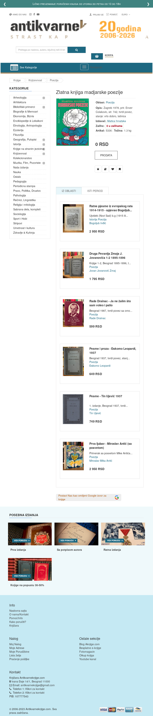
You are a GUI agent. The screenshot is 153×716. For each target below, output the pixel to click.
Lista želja (15, 655)
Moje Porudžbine (19, 651)
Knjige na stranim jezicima (28, 149)
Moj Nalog (15, 644)
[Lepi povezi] (30, 569)
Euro (125, 14)
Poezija (54, 80)
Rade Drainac (97, 318)
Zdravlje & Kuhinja (24, 232)
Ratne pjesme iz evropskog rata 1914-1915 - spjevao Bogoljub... (111, 208)
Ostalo (17, 176)
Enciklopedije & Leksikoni (28, 121)
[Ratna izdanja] (123, 534)
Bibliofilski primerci (24, 107)
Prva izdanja (18, 549)
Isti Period (95, 191)
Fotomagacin (87, 651)
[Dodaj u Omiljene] (112, 169)
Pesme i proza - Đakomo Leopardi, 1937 (112, 351)
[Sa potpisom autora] (76, 534)
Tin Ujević (95, 413)
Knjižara (14, 625)
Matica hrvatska (116, 121)
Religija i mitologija (24, 204)
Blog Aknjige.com (89, 644)
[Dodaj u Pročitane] (120, 169)
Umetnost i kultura (24, 228)
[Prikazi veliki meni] (84, 67)
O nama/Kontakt (19, 614)
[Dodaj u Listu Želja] (98, 169)
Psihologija (19, 195)
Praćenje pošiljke (19, 659)
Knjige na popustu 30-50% (27, 585)
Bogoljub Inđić (97, 223)
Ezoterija (18, 130)
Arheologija (19, 97)
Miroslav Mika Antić (100, 460)
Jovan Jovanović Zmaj (102, 270)
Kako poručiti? (17, 622)
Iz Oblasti (69, 191)
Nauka (17, 172)
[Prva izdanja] (30, 534)
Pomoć (114, 14)
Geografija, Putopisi (24, 139)
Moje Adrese (16, 648)
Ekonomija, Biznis (23, 116)
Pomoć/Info (16, 618)
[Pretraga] (76, 50)
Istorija (17, 144)
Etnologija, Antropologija (27, 125)
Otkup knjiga (86, 655)
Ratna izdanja (112, 549)
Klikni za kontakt (34, 689)
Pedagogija (19, 181)
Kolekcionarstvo (22, 158)
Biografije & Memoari (25, 111)
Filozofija (18, 135)
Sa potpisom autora (69, 549)
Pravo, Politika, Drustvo (27, 190)
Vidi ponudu (20, 540)
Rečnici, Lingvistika (24, 200)
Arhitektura (19, 102)
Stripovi (17, 223)
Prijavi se (98, 14)
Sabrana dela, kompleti (26, 209)
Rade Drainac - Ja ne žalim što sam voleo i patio (110, 303)
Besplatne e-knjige (90, 648)
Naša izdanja (21, 167)
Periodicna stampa (24, 186)
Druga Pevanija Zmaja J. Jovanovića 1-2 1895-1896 (107, 256)
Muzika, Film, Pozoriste (27, 163)
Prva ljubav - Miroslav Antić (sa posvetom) (110, 446)
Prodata (106, 155)
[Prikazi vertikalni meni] (14, 68)
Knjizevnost (35, 80)
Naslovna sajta (18, 610)
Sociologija (19, 214)
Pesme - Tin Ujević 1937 (105, 396)
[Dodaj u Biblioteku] (105, 169)
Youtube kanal (87, 659)
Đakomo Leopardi (99, 365)
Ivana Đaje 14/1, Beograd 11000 (31, 681)
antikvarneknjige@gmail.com (38, 685)
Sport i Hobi (20, 218)
